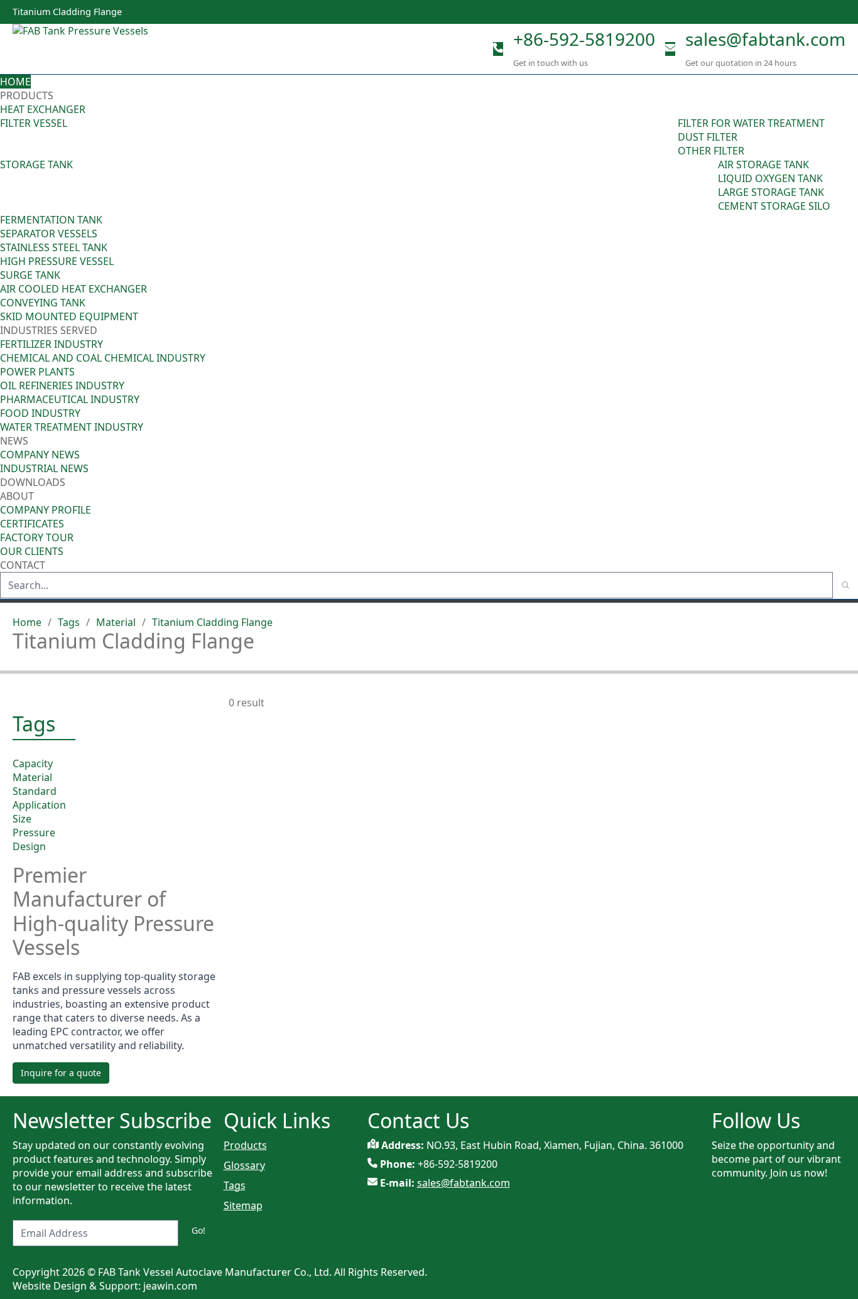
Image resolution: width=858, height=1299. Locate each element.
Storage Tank (36, 164)
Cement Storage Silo (774, 206)
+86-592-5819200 (584, 39)
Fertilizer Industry (51, 344)
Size (22, 819)
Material (116, 622)
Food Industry (40, 413)
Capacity (33, 763)
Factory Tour (36, 537)
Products (26, 95)
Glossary (244, 1165)
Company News (40, 454)
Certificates (32, 524)
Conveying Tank (42, 303)
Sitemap (243, 1205)
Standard (35, 791)
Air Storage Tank (763, 164)
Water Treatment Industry (71, 427)
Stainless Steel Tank (53, 247)
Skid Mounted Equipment (69, 316)
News (15, 441)
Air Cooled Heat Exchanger (73, 289)
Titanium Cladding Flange (212, 622)
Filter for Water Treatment (751, 123)
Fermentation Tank (51, 220)
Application (39, 805)
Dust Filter (707, 137)
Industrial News (44, 468)
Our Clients (31, 551)
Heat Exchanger (42, 109)
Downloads (32, 482)
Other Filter (711, 151)
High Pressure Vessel (57, 261)
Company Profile (45, 510)
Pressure (34, 832)
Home (15, 82)
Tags (69, 622)
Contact (22, 565)
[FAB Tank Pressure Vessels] (82, 49)
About (18, 496)
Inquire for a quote (61, 1073)
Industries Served (48, 330)
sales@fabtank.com (765, 39)
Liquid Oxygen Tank (770, 178)
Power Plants (37, 372)
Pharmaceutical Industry (69, 399)
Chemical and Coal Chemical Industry (102, 358)
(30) (669, 137)
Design (29, 846)
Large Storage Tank (771, 192)
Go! (198, 1230)
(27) (709, 185)
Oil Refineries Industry (62, 385)
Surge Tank (30, 275)
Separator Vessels (48, 233)
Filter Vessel (33, 123)
